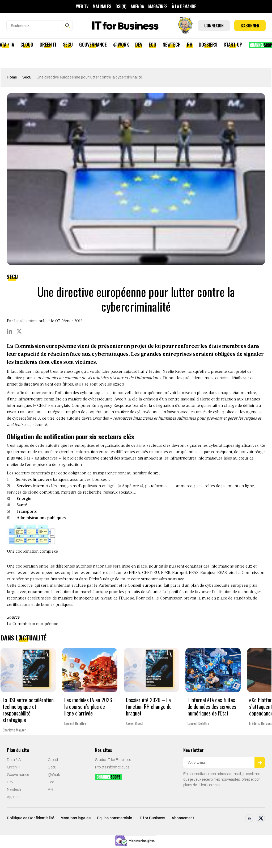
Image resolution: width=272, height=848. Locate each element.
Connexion (214, 25)
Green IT (48, 44)
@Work (121, 44)
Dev (138, 44)
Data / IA (14, 760)
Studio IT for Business (113, 760)
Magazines (158, 6)
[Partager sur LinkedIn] (9, 331)
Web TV (82, 6)
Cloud (26, 44)
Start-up (233, 44)
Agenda (137, 6)
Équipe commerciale (114, 818)
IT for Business (151, 818)
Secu (68, 44)
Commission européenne (35, 624)
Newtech (172, 44)
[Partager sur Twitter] (19, 331)
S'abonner (250, 25)
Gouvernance (93, 44)
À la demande (184, 6)
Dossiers (208, 44)
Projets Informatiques (112, 767)
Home (12, 77)
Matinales (102, 6)
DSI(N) (121, 6)
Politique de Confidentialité (30, 818)
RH (189, 44)
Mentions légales (76, 818)
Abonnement (183, 818)
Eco (152, 44)
